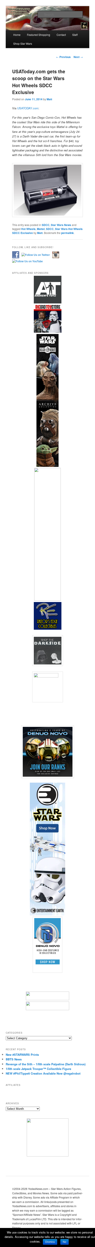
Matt (49, 99)
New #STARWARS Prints (22, 1054)
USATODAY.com (27, 108)
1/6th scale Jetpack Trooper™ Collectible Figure (38, 1069)
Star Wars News (61, 225)
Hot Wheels (28, 229)
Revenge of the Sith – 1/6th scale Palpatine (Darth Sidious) (46, 1064)
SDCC (45, 225)
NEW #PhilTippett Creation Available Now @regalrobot (43, 1073)
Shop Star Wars (22, 43)
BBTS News (14, 1059)
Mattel (41, 229)
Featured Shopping (38, 35)
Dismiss (50, 1241)
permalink (67, 233)
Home (17, 35)
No (64, 1241)
